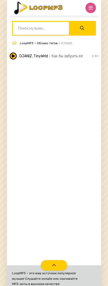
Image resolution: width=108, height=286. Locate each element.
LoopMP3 (27, 43)
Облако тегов (47, 43)
